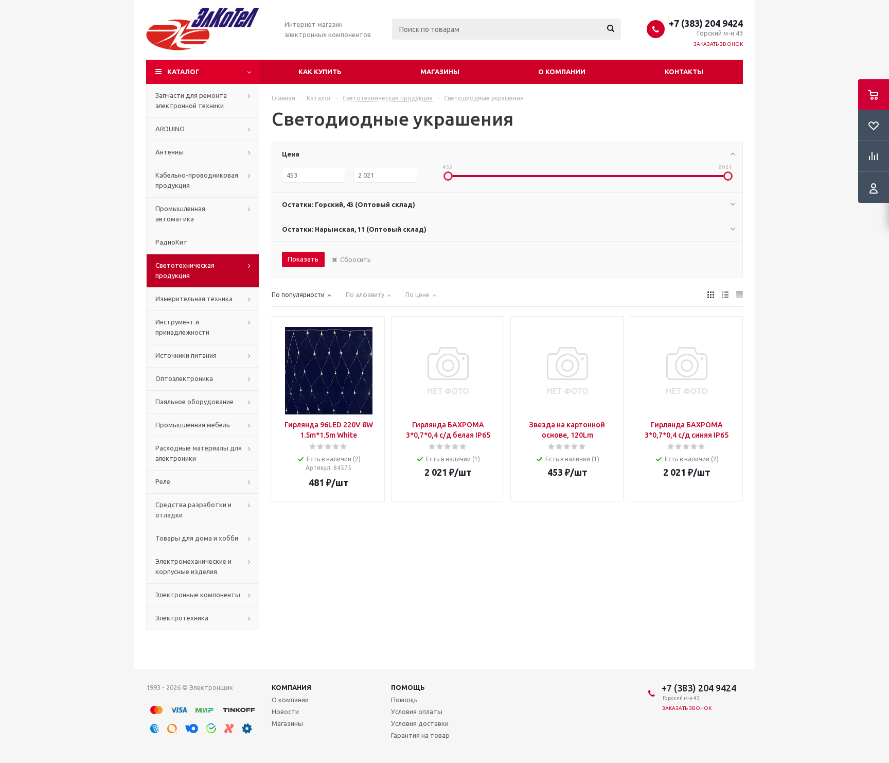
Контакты (684, 71)
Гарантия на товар (420, 735)
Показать (303, 259)
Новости (285, 711)
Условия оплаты (416, 711)
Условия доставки (420, 723)
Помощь (408, 687)
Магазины (439, 71)
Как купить (320, 71)
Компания (291, 687)
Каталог (183, 71)
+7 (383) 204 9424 (706, 23)
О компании (561, 71)
